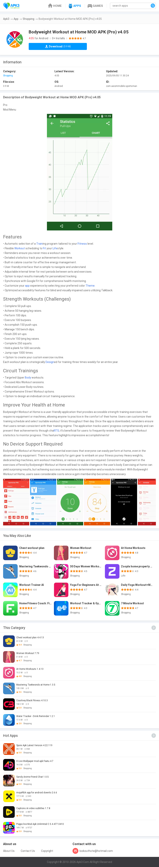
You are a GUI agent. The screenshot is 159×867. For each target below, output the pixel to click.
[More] (153, 627)
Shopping (28, 18)
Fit (44, 248)
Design (50, 362)
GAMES (98, 6)
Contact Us (28, 850)
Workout (19, 248)
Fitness (82, 243)
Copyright (47, 850)
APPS (77, 6)
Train (39, 243)
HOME (57, 6)
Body (28, 377)
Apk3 (6, 18)
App (16, 18)
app (27, 285)
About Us (9, 850)
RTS (56, 430)
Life (55, 248)
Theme (90, 285)
